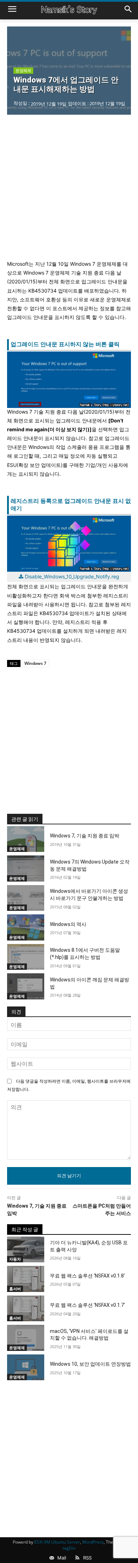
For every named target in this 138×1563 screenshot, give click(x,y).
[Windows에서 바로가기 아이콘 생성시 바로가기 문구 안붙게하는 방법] (25, 898)
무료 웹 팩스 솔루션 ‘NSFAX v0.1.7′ (87, 1305)
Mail (61, 1558)
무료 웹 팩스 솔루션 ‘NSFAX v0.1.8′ (87, 1276)
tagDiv (69, 1548)
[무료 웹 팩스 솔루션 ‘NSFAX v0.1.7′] (25, 1309)
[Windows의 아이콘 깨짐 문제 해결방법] (25, 986)
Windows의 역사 (68, 924)
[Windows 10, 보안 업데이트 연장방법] (25, 1367)
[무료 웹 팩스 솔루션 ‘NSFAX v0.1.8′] (25, 1279)
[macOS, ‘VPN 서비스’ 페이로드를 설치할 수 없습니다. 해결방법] (25, 1338)
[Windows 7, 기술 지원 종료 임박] (25, 839)
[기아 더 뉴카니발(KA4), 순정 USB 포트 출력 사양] (25, 1250)
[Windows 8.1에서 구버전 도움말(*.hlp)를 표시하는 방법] (25, 957)
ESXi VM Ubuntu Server (57, 1542)
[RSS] (77, 1558)
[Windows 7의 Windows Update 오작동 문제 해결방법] (25, 868)
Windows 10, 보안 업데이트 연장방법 (90, 1364)
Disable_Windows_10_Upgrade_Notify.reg (72, 576)
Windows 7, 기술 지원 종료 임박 (84, 835)
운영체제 (23, 70)
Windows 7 (35, 663)
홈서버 (15, 1288)
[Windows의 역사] (25, 927)
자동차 (15, 1259)
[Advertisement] (69, 187)
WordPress (93, 1542)
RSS (87, 1558)
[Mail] (52, 1558)
